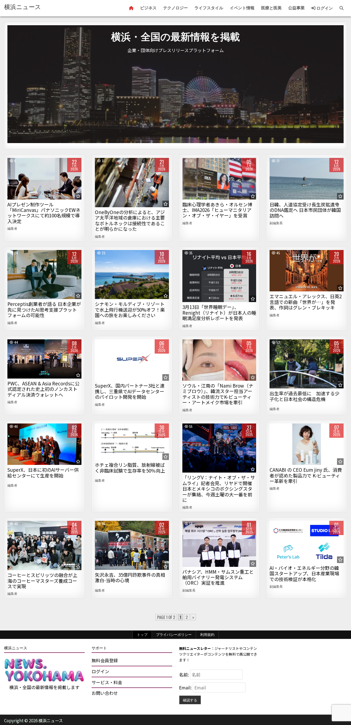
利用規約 (207, 634)
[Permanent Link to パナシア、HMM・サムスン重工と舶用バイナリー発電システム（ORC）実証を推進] (219, 544)
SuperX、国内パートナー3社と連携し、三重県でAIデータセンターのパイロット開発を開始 (130, 391)
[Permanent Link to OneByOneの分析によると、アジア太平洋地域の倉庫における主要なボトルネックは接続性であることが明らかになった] (132, 182)
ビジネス (148, 7)
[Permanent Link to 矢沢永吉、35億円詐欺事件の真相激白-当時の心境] (132, 545)
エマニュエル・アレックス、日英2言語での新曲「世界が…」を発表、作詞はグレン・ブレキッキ (306, 302)
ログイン (324, 8)
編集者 (12, 228)
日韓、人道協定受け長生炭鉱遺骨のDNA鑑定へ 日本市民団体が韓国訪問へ (305, 210)
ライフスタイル (208, 7)
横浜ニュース (22, 7)
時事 (306, 176)
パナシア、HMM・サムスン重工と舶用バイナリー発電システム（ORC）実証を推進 (218, 577)
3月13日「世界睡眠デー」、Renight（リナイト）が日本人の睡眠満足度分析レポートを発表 (219, 312)
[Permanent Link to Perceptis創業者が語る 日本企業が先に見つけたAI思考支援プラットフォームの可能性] (44, 274)
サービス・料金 (107, 682)
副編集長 (276, 222)
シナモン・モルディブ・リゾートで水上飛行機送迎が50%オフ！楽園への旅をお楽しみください (130, 309)
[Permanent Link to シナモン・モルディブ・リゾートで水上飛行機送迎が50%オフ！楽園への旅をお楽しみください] (132, 274)
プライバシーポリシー (174, 634)
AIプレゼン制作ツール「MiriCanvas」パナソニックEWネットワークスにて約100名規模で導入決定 (43, 212)
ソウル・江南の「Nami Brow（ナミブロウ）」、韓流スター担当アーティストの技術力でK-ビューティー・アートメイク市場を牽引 (217, 394)
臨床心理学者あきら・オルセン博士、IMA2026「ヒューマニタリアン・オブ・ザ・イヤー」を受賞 (217, 210)
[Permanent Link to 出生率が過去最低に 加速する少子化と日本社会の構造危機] (307, 364)
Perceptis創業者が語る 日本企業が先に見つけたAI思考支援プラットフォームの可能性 (44, 309)
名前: (184, 674)
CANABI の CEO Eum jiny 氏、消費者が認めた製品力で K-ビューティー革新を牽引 (306, 475)
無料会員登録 (105, 660)
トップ (142, 634)
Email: (186, 687)
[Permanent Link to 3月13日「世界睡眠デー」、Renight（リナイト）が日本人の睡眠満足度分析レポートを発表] (219, 276)
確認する (190, 700)
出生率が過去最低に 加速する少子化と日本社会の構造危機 (304, 396)
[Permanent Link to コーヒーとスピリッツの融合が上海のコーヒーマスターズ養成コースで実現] (44, 545)
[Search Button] (341, 8)
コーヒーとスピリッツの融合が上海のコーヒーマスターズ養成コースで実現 (42, 581)
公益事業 (296, 7)
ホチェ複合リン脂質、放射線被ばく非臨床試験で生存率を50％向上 (130, 467)
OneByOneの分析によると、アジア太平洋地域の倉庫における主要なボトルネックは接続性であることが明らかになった (130, 220)
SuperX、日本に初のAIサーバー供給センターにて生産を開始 (43, 472)
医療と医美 (271, 7)
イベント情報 (242, 7)
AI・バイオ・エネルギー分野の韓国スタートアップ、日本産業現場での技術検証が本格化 (304, 573)
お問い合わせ (105, 693)
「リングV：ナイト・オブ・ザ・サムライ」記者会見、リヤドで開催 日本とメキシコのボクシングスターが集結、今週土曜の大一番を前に (218, 488)
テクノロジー (175, 7)
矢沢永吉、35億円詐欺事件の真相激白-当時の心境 (130, 577)
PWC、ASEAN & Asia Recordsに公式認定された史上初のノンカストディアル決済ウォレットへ (43, 389)
